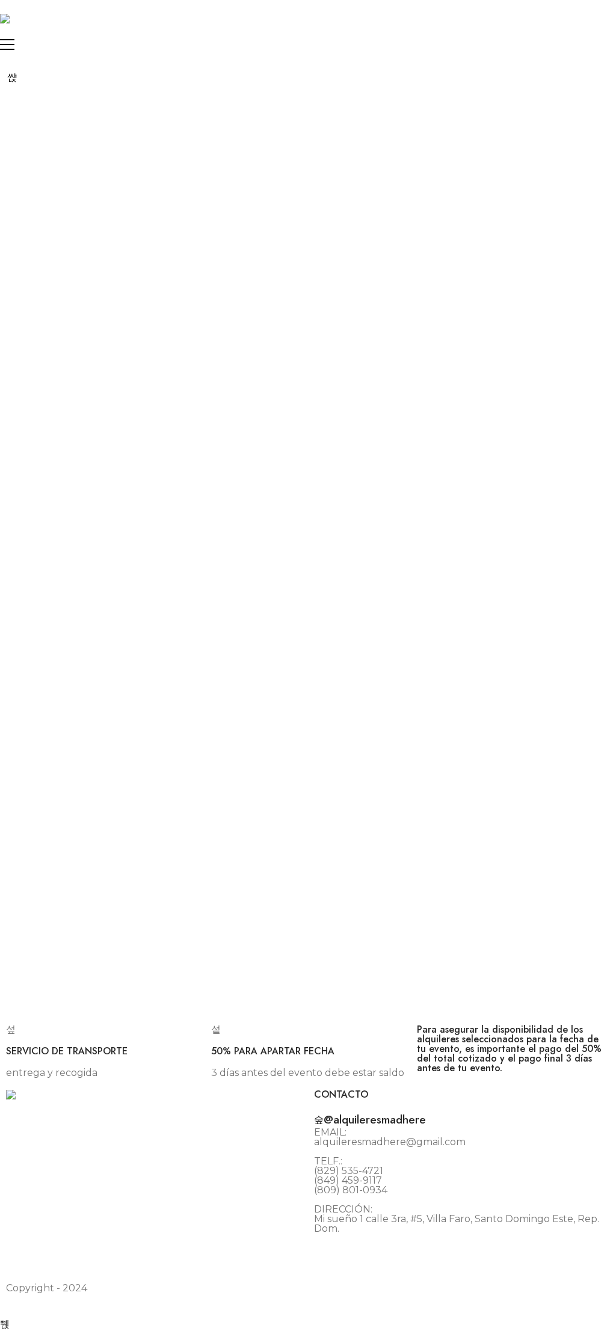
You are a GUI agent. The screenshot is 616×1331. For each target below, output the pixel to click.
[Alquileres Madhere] (5, 18)
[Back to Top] (5, 1324)
